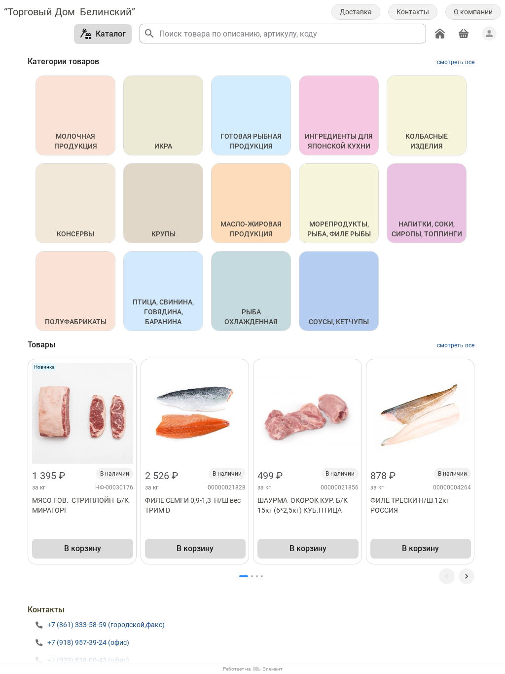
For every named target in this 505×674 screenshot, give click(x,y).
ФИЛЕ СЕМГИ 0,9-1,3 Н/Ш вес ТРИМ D (194, 505)
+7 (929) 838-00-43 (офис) (88, 660)
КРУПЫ (163, 234)
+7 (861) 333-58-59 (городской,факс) (106, 625)
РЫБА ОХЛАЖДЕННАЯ (251, 317)
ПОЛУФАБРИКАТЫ (76, 322)
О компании (473, 12)
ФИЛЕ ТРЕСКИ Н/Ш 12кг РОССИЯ (410, 505)
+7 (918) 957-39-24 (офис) (88, 642)
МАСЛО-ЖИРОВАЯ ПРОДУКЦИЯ (251, 229)
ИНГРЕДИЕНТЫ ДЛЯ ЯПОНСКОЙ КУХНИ (339, 141)
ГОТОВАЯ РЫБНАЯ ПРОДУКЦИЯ (251, 141)
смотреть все (455, 62)
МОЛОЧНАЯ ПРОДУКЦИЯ (75, 141)
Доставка (356, 12)
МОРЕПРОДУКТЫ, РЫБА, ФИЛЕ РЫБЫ (339, 229)
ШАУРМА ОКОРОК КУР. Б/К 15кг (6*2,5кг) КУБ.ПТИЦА (304, 505)
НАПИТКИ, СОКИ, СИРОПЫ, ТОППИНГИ (427, 229)
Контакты (413, 12)
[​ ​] (466, 576)
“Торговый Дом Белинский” (69, 12)
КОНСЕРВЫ (75, 234)
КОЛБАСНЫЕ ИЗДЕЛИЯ (427, 141)
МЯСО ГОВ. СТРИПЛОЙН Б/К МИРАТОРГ (81, 505)
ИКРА (163, 146)
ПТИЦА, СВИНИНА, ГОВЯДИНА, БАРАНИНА (164, 312)
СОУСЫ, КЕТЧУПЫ (339, 322)
